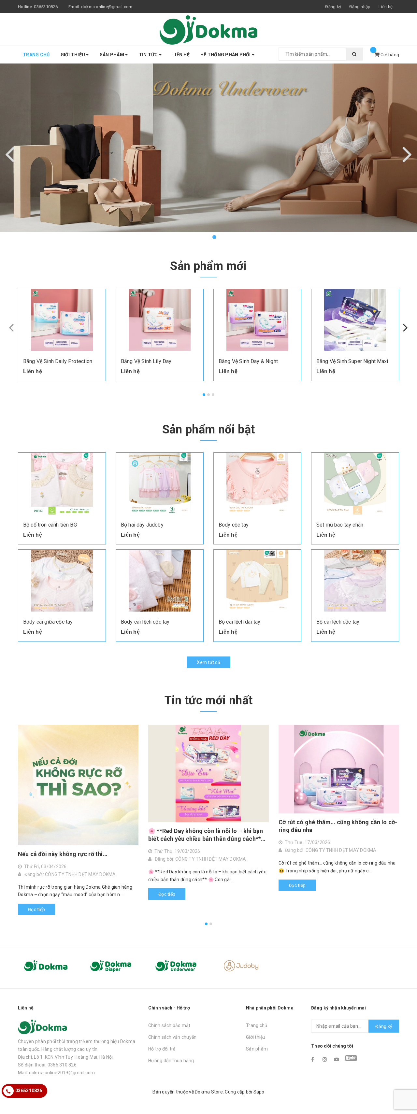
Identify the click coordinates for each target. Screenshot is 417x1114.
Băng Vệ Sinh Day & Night (248, 361)
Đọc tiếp (36, 909)
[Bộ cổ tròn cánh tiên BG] (62, 484)
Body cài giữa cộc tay (48, 622)
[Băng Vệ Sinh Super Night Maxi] (355, 320)
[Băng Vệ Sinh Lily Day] (159, 320)
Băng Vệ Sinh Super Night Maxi (352, 361)
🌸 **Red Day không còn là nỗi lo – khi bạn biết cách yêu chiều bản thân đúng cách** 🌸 (205, 835)
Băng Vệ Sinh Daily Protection (58, 361)
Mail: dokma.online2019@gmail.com (56, 1072)
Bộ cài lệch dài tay (239, 622)
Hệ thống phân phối (226, 54)
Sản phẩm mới (208, 266)
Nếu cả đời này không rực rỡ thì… (63, 854)
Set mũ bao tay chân (339, 525)
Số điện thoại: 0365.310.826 (47, 1064)
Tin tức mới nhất (209, 700)
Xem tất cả (208, 662)
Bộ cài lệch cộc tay (337, 622)
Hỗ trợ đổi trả (162, 1048)
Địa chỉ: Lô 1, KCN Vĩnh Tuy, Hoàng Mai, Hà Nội (65, 1057)
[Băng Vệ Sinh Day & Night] (257, 320)
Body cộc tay (234, 525)
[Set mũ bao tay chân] (355, 484)
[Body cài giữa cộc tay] (62, 581)
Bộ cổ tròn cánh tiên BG (50, 525)
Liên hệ (386, 6)
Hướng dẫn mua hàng (171, 1060)
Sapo (259, 1091)
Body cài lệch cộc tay (145, 622)
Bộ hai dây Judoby (142, 525)
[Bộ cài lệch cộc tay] (355, 581)
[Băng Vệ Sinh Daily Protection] (62, 320)
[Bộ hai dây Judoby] (159, 484)
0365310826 (46, 6)
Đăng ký (383, 1026)
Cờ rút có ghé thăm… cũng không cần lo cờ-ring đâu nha (338, 826)
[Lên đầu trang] (405, 1094)
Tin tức (149, 54)
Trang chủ (36, 54)
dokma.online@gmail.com (107, 6)
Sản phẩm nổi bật (208, 429)
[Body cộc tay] (257, 484)
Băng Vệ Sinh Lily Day (146, 361)
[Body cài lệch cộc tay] (159, 581)
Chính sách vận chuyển (172, 1037)
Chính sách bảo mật (169, 1025)
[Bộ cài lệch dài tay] (257, 581)
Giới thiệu (73, 54)
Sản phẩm (112, 54)
